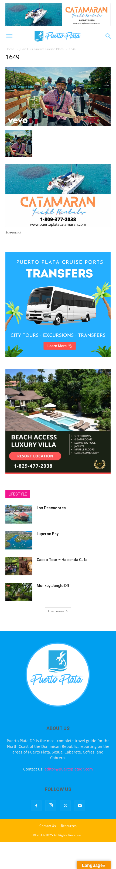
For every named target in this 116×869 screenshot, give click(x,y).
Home (10, 49)
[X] (65, 805)
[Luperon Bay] (18, 540)
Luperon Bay (48, 534)
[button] (9, 36)
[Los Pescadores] (18, 514)
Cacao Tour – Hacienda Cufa (62, 560)
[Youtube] (79, 805)
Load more (56, 611)
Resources (69, 825)
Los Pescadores (51, 508)
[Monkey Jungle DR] (18, 592)
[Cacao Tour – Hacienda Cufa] (18, 566)
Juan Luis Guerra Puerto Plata (42, 49)
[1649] (58, 124)
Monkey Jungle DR (53, 585)
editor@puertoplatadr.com (69, 769)
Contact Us (47, 825)
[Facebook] (36, 805)
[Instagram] (50, 805)
